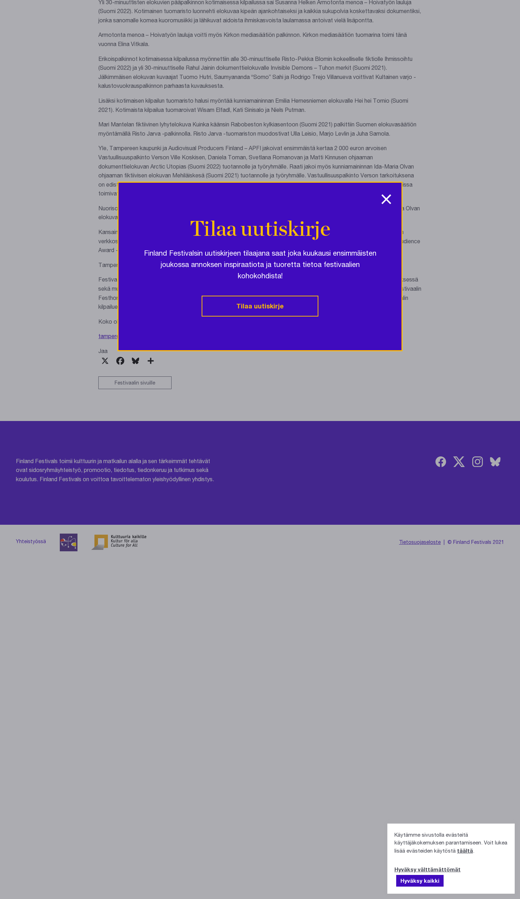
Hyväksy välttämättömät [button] (427, 869)
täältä (465, 850)
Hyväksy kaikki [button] (419, 880)
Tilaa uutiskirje (260, 306)
